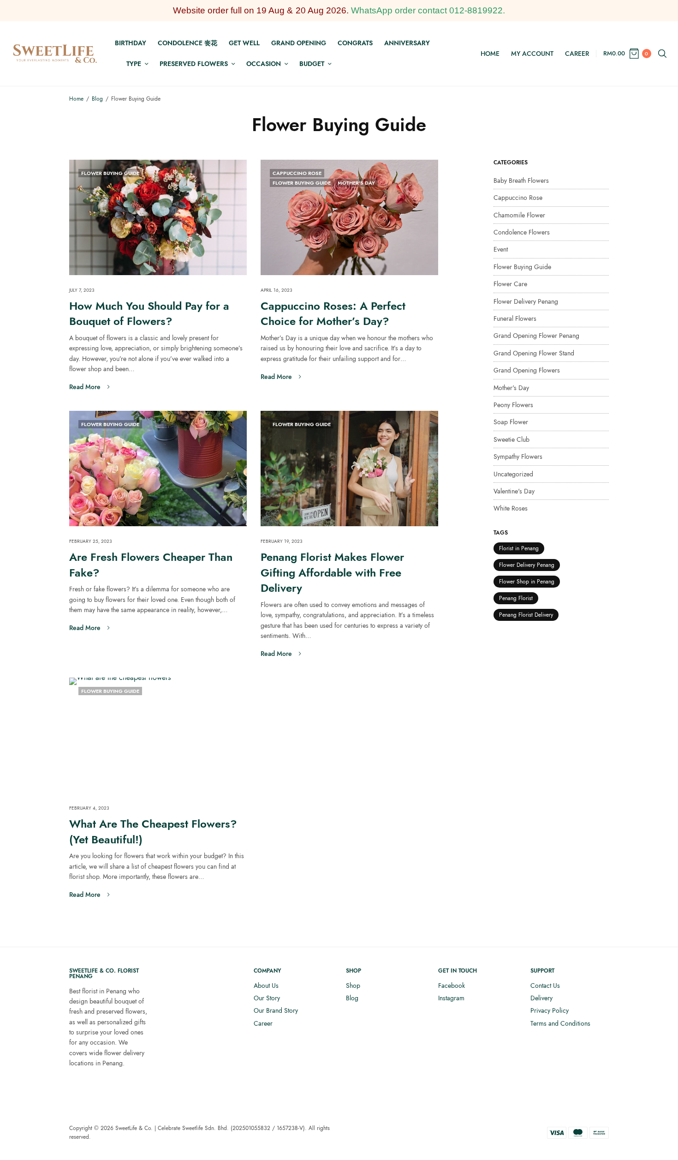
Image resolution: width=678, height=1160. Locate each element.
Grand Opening (298, 43)
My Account (532, 53)
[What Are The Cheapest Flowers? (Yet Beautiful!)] (158, 735)
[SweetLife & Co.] (55, 53)
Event (501, 249)
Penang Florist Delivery (526, 615)
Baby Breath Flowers (521, 180)
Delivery (541, 998)
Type (133, 63)
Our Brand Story (276, 1010)
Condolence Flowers (522, 232)
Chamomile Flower (519, 215)
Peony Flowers (513, 404)
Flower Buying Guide (110, 173)
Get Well (244, 43)
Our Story (267, 998)
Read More (85, 387)
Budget (311, 63)
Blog (352, 998)
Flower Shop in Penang (526, 581)
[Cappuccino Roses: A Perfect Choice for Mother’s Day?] (349, 217)
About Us (266, 985)
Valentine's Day (514, 491)
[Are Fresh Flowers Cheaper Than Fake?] (158, 468)
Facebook (451, 985)
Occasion (263, 63)
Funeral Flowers (515, 318)
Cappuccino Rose (297, 173)
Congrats (355, 43)
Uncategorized (513, 474)
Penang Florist (516, 598)
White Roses (511, 508)
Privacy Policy (549, 1010)
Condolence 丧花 (187, 43)
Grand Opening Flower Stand (534, 353)
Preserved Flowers (194, 63)
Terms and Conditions (560, 1023)
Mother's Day (356, 182)
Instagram (451, 998)
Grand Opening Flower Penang (536, 335)
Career (577, 53)
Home (490, 53)
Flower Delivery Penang (526, 301)
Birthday (130, 43)
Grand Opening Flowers (527, 370)
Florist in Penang (519, 548)
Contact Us (545, 985)
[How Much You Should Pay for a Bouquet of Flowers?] (158, 217)
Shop (353, 985)
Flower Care (510, 283)
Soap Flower (511, 422)
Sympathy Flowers (518, 456)
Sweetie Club (511, 439)
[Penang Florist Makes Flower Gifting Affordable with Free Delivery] (349, 468)
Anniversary (407, 43)
